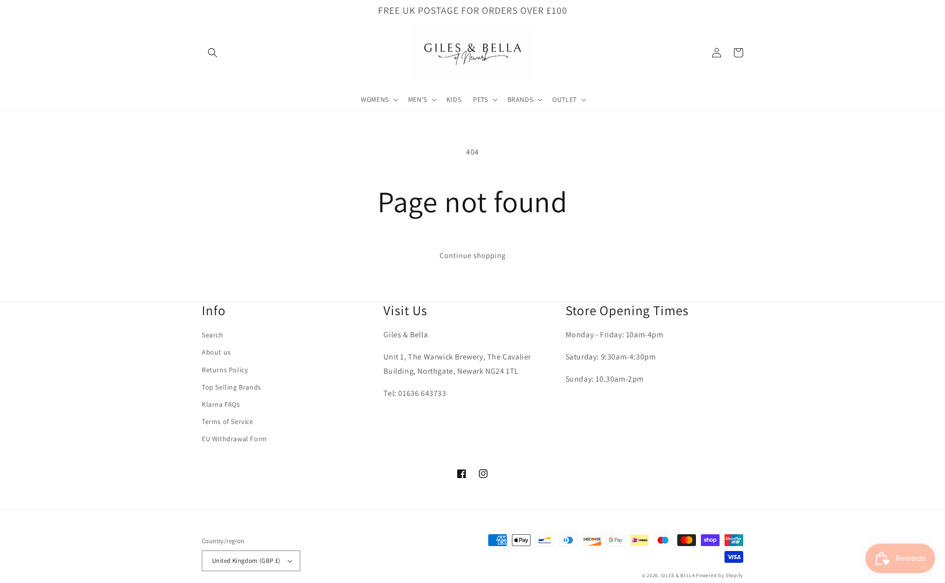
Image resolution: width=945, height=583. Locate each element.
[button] (212, 53)
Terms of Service (227, 421)
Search (212, 334)
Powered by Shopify (719, 575)
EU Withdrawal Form (234, 438)
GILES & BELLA (678, 575)
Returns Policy (225, 369)
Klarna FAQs (221, 404)
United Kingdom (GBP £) (246, 560)
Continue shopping (473, 255)
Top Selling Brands (231, 387)
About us (216, 352)
